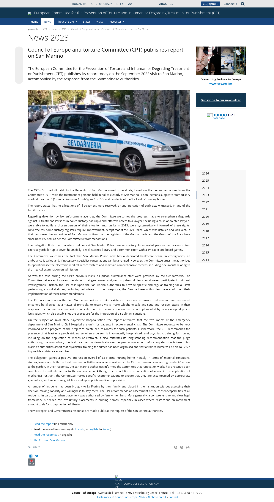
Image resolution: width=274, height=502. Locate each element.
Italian (106, 429)
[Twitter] (37, 456)
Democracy (103, 4)
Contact (173, 497)
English (93, 429)
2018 (205, 231)
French (79, 429)
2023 (205, 195)
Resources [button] (115, 21)
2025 (205, 180)
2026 (205, 173)
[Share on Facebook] (19, 65)
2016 (205, 245)
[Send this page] (19, 79)
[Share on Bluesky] (19, 51)
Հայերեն (210, 4)
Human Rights (82, 4)
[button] (137, 484)
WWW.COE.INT (37, 3)
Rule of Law (124, 4)
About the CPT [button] (65, 21)
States (87, 21)
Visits (99, 21)
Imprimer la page (188, 447)
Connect (229, 4)
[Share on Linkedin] (19, 72)
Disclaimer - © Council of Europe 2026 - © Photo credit (131, 497)
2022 (205, 202)
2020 (205, 216)
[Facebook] (31, 456)
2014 (205, 260)
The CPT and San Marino (49, 440)
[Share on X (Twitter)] (19, 58)
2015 (205, 252)
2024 (205, 188)
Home (34, 21)
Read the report (43, 424)
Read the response (45, 434)
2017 (205, 238)
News (47, 21)
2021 (205, 209)
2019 (205, 223)
